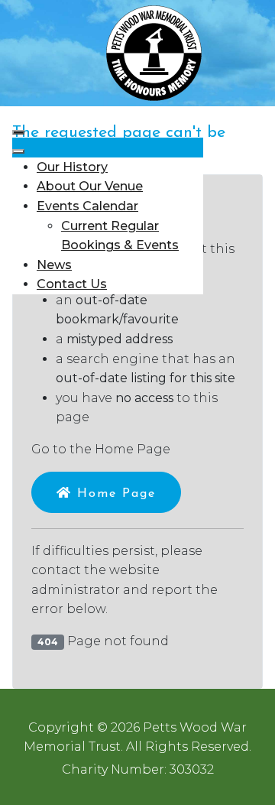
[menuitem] (72, 167)
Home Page (114, 494)
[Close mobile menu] (18, 151)
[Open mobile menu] (18, 132)
